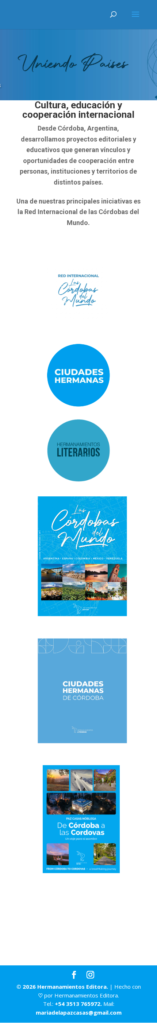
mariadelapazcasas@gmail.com (79, 1012)
